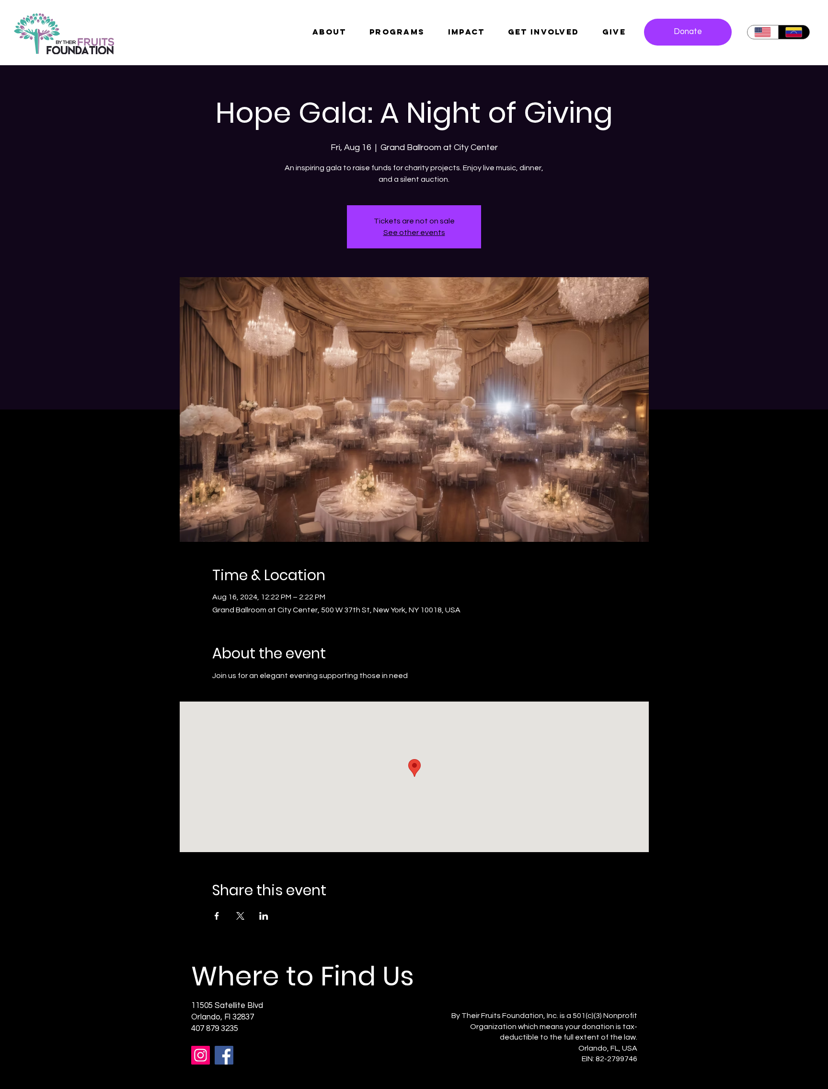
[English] (763, 32)
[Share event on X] (240, 916)
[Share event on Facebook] (216, 916)
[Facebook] (224, 1055)
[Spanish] (793, 32)
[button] (614, 31)
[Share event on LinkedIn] (263, 916)
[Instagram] (200, 1055)
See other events (414, 232)
